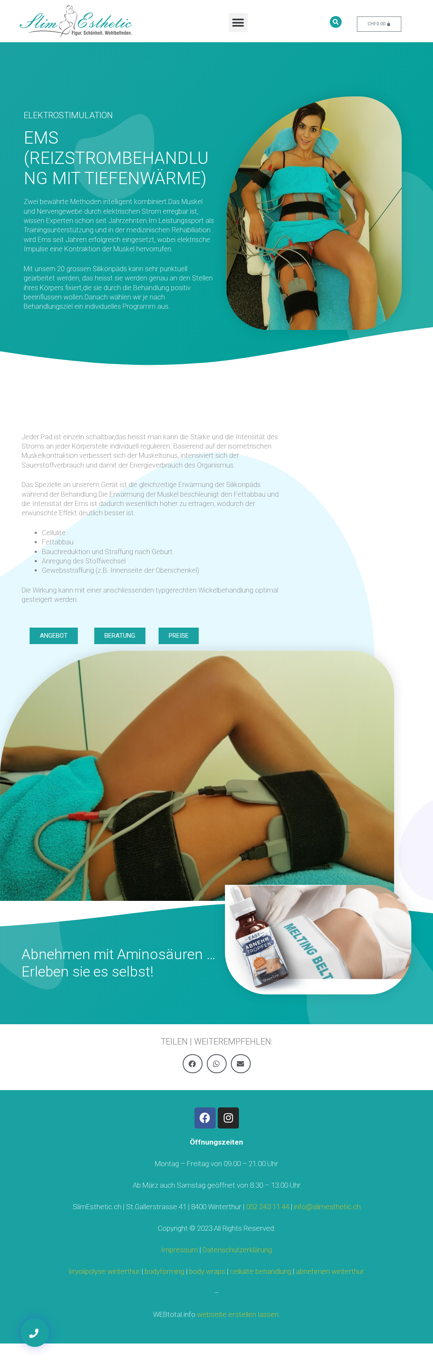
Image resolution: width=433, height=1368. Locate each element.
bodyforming (164, 1271)
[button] (238, 22)
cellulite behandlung (260, 1271)
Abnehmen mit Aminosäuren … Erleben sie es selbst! (119, 963)
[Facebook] (205, 1118)
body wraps (207, 1271)
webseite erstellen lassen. (238, 1314)
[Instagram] (228, 1118)
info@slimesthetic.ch (327, 1206)
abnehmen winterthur (330, 1271)
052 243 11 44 (267, 1206)
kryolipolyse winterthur (104, 1271)
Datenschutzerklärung (237, 1250)
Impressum (179, 1250)
